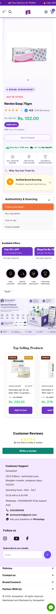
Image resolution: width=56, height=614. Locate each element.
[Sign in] (46, 12)
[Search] (10, 11)
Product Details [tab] (12, 227)
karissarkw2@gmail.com (23, 514)
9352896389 (17, 510)
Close (28, 568)
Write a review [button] (28, 450)
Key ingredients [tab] (12, 213)
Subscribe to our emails (15, 548)
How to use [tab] (10, 220)
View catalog (4, 12)
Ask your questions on (27, 519)
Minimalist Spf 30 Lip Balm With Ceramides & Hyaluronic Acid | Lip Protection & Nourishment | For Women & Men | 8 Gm (20, 391)
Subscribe (47, 555)
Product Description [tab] (14, 207)
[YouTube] (16, 538)
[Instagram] (5, 538)
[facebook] (27, 538)
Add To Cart (20, 410)
